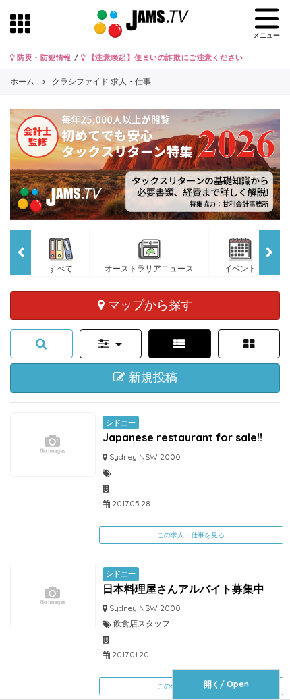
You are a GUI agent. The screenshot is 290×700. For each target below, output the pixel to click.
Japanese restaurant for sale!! (182, 437)
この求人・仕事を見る (191, 535)
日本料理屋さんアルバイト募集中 (183, 588)
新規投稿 (151, 377)
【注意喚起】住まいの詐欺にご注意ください (164, 57)
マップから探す (149, 304)
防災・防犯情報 (43, 57)
